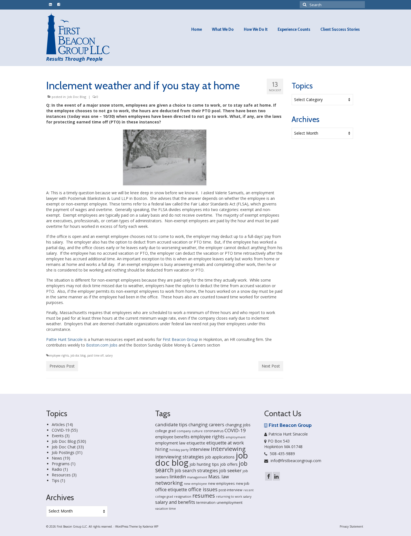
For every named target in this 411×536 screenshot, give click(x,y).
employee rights (58, 355)
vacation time (165, 508)
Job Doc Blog (76, 97)
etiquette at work (225, 442)
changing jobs (238, 424)
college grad (165, 430)
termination (206, 502)
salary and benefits (175, 502)
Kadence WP (150, 526)
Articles (58, 424)
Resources (61, 475)
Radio (57, 469)
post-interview (230, 490)
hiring (161, 449)
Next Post (271, 366)
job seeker (230, 470)
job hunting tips (204, 464)
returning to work (229, 496)
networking (169, 482)
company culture (190, 431)
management (197, 477)
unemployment (229, 502)
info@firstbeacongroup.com (295, 460)
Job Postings (63, 452)
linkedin (177, 477)
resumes (203, 495)
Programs (61, 463)
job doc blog (78, 355)
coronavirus (213, 431)
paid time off (95, 355)
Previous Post (62, 366)
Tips (55, 480)
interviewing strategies (179, 457)
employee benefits (172, 436)
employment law (170, 443)
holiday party (178, 450)
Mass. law (218, 476)
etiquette (195, 443)
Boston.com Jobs (101, 345)
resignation (182, 496)
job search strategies (196, 470)
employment (235, 437)
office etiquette (171, 489)
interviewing (228, 449)
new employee (195, 483)
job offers (229, 464)
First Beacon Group (180, 339)
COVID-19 (61, 430)
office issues (203, 489)
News (57, 458)
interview (200, 449)
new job (242, 483)
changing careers (206, 425)
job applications (220, 457)
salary (109, 355)
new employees (221, 483)
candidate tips (171, 424)
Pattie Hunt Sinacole (64, 339)
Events (58, 435)
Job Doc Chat (64, 447)
